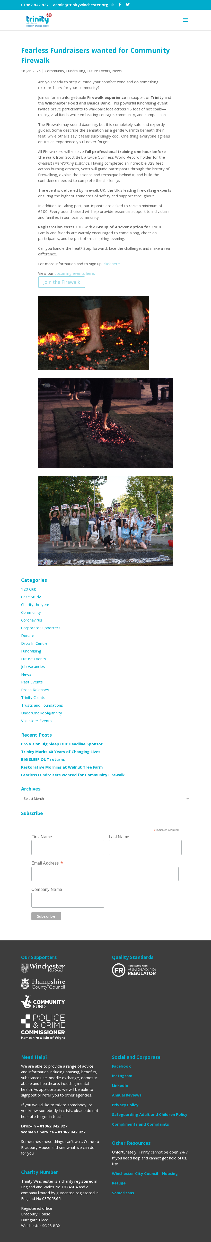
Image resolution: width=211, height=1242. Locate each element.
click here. (112, 263)
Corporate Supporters (40, 627)
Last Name (119, 837)
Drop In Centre (34, 643)
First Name (41, 837)
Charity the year (35, 604)
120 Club (29, 589)
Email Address (47, 863)
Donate (27, 635)
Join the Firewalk (61, 282)
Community (54, 70)
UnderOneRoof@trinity (41, 712)
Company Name (46, 889)
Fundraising (75, 70)
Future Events (98, 70)
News (117, 70)
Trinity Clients (33, 697)
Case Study (31, 596)
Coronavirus (31, 620)
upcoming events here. (75, 273)
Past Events (32, 681)
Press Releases (35, 689)
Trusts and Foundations (42, 705)
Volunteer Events (36, 720)
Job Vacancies (33, 666)
